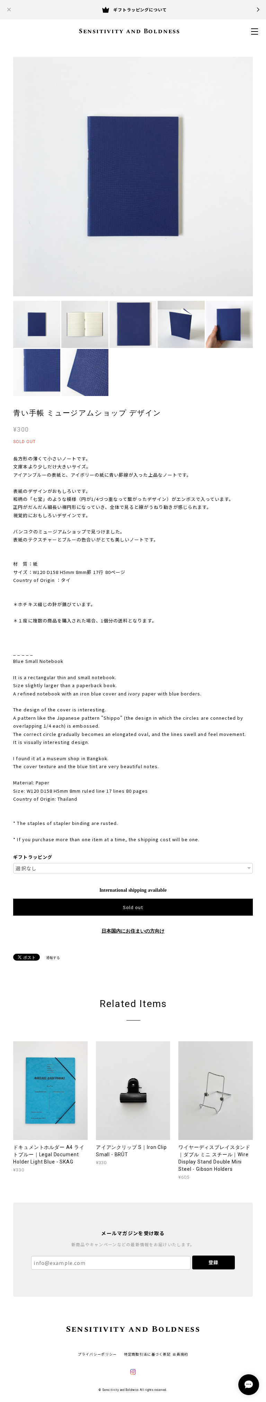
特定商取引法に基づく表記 (147, 1354)
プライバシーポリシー (97, 1354)
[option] (133, 176)
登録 (213, 1262)
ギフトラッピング (32, 857)
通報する (53, 958)
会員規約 (180, 1354)
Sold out (133, 907)
